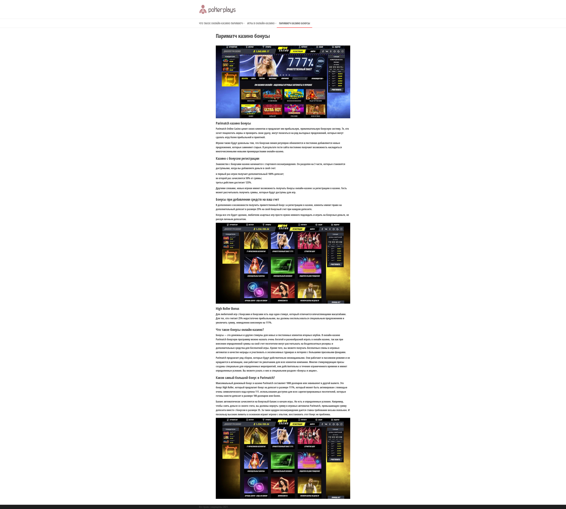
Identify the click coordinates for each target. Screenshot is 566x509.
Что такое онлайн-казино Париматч (221, 23)
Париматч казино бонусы (294, 23)
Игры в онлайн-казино (261, 23)
